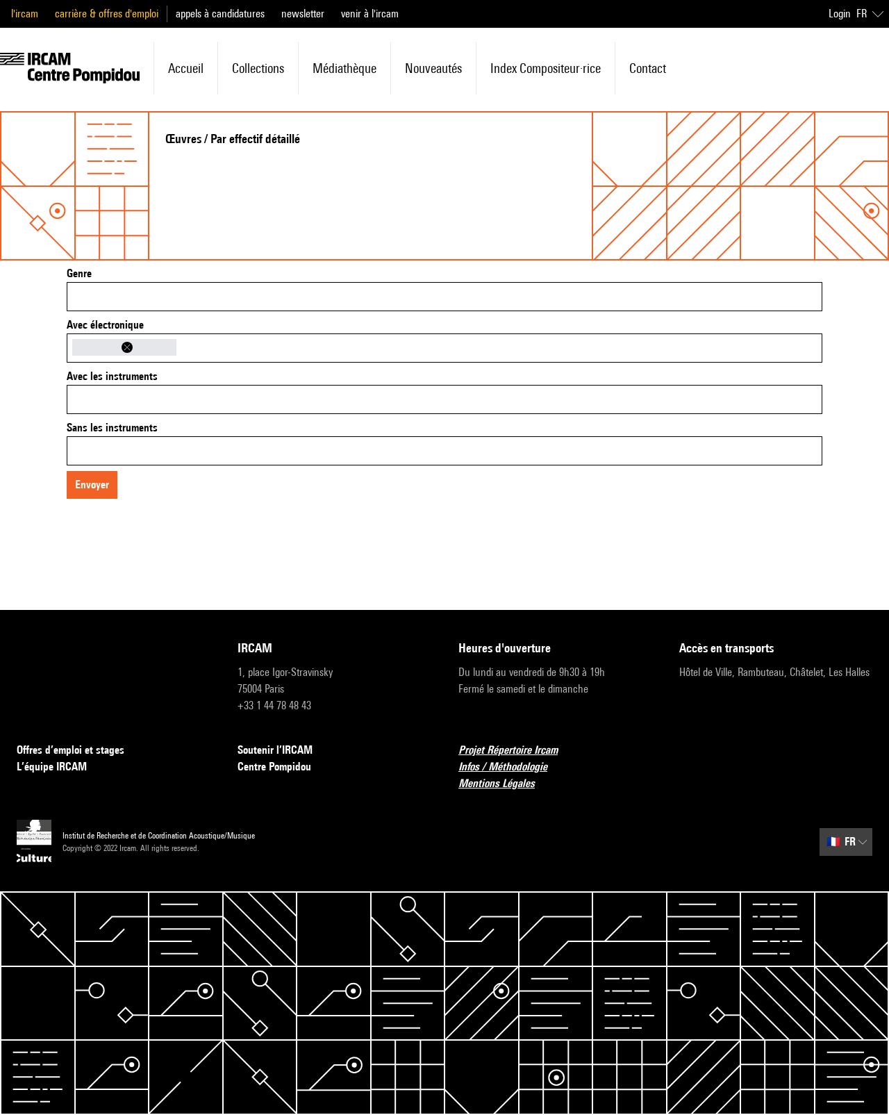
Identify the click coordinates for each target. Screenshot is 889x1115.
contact (647, 68)
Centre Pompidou (274, 766)
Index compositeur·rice (545, 68)
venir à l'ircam (370, 13)
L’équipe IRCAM (52, 766)
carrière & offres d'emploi (106, 13)
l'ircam (24, 13)
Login (840, 13)
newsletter (302, 13)
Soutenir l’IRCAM (275, 750)
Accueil (185, 68)
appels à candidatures (220, 13)
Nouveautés (433, 68)
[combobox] (444, 296)
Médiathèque (344, 68)
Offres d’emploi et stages (70, 750)
